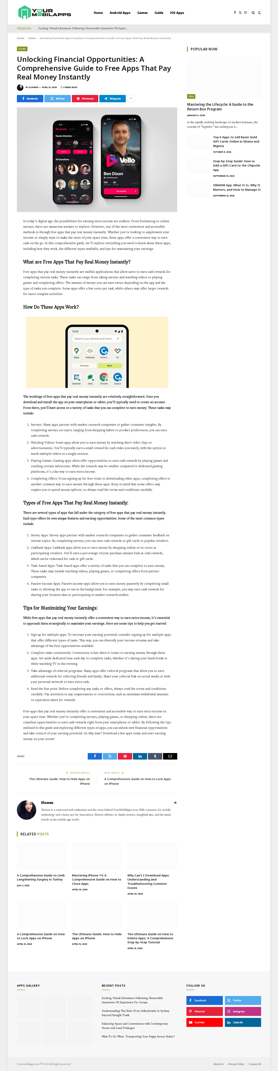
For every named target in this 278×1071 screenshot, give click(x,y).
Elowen (33, 87)
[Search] (253, 12)
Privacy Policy (236, 1064)
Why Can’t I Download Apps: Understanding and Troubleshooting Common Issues (148, 881)
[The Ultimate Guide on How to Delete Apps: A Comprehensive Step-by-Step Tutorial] (152, 915)
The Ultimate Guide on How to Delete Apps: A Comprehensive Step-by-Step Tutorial (150, 938)
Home (98, 13)
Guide (159, 13)
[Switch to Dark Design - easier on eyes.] (259, 12)
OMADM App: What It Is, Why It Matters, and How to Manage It (237, 187)
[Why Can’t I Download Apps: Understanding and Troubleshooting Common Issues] (152, 856)
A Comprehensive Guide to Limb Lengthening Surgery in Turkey (41, 877)
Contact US (255, 1064)
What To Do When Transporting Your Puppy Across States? (138, 1036)
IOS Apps (177, 13)
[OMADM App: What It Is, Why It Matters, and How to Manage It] (198, 190)
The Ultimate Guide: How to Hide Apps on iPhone (97, 936)
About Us (218, 1064)
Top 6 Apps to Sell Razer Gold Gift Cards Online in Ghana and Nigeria (236, 141)
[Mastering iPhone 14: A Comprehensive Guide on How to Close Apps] (97, 856)
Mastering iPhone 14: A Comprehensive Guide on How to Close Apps (96, 879)
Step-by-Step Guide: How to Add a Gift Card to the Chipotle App (236, 165)
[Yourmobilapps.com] (44, 12)
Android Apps (120, 13)
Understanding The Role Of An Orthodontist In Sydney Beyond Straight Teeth (136, 1013)
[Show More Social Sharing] (131, 98)
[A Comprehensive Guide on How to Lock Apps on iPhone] (42, 915)
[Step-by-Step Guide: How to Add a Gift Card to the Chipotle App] (198, 166)
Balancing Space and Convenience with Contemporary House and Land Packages (135, 1026)
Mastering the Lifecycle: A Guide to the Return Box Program (220, 106)
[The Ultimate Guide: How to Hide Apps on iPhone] (97, 915)
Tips (191, 96)
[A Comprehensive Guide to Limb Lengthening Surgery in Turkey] (42, 856)
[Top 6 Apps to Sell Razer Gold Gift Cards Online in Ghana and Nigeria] (198, 142)
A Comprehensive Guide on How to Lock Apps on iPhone (41, 936)
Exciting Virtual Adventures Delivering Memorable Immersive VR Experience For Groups (84, 28)
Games (142, 13)
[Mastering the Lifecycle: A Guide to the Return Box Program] (224, 78)
